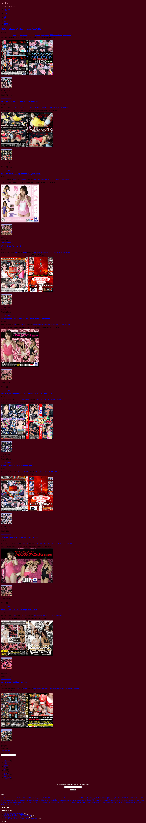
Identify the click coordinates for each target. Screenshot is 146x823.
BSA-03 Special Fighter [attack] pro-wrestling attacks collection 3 (26, 394)
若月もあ (4, 804)
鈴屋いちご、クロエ (49, 615)
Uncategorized (7, 777)
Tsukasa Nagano (18, 802)
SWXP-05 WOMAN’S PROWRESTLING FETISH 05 (17, 816)
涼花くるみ (106, 802)
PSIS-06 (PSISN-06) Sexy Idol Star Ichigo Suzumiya (21, 174)
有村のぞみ (91, 802)
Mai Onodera (6, 800)
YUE (28, 802)
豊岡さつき (11, 804)
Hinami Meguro (106, 797)
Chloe (34, 615)
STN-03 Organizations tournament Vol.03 (17, 465)
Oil (4, 20)
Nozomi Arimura (101, 800)
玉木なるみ (53, 35)
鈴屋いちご (59, 35)
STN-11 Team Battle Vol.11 (11, 246)
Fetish (5, 14)
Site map (6, 25)
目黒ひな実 (139, 802)
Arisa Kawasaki (58, 797)
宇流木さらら (47, 802)
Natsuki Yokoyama (48, 399)
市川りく (60, 802)
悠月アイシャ (51, 179)
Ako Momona (47, 797)
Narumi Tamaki (46, 471)
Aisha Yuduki (36, 179)
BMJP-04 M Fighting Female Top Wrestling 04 (19, 101)
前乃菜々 (37, 802)
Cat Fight (6, 13)
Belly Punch (7, 9)
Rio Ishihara (69, 688)
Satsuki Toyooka (7, 802)
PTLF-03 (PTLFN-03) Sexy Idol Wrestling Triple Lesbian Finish (26, 318)
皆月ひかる (53, 252)
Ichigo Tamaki (45, 35)
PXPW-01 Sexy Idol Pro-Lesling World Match (19, 610)
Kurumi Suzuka (130, 797)
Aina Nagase (36, 688)
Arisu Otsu (67, 797)
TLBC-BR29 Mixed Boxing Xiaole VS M (14, 814)
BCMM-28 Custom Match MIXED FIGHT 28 (15, 817)
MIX (5, 17)
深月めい (113, 802)
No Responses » (67, 35)
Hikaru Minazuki (38, 252)
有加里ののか (80, 802)
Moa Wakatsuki (35, 800)
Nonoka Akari (86, 800)
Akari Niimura (33, 797)
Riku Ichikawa (115, 800)
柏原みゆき (51, 107)
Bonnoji (6, 10)
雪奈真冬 (18, 804)
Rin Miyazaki (125, 800)
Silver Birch (6, 19)
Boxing (5, 12)
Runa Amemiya (132, 800)
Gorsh (14, 35)
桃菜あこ (99, 802)
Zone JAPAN (7, 24)
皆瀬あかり (131, 802)
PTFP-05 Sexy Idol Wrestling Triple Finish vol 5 (19, 537)
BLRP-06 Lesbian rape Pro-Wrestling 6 (13, 813)
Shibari (5, 773)
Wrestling (6, 23)
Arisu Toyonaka (44, 688)
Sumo (5, 21)
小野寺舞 (55, 802)
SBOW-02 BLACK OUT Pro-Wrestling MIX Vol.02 (21, 29)
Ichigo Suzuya (38, 35)
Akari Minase (21, 797)
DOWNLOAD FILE (6, 98)
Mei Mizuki (15, 800)
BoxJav (4, 3)
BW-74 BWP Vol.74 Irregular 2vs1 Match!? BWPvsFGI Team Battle (20, 818)
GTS (5, 16)
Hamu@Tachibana (53, 688)
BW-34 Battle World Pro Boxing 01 (14, 682)
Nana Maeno (49, 800)
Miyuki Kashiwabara (42, 107)
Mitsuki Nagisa (24, 800)
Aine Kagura (14, 797)
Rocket (5, 771)
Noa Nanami (76, 800)
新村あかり (68, 802)
